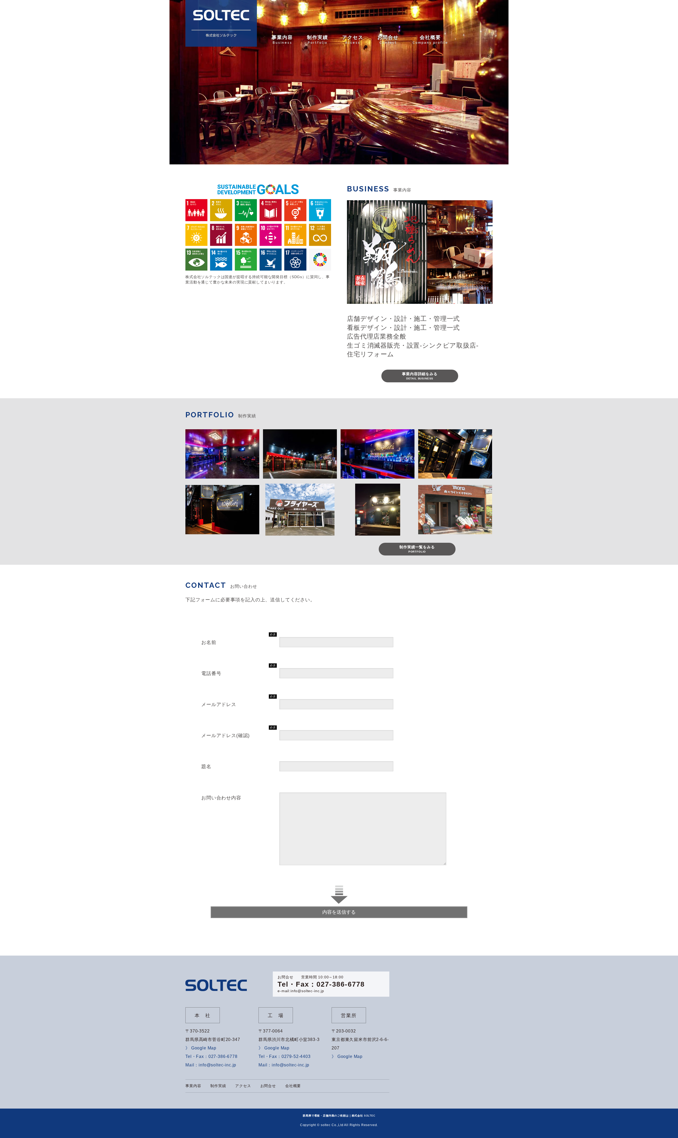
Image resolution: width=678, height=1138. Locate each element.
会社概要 (293, 1086)
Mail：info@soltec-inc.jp (210, 1065)
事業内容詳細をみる (420, 376)
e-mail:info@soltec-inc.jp (301, 991)
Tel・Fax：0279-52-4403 (284, 1056)
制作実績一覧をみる (417, 549)
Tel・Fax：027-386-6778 (321, 984)
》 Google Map (200, 1048)
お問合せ (268, 1086)
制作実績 (218, 1086)
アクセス (243, 1086)
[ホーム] (221, 23)
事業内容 (193, 1086)
